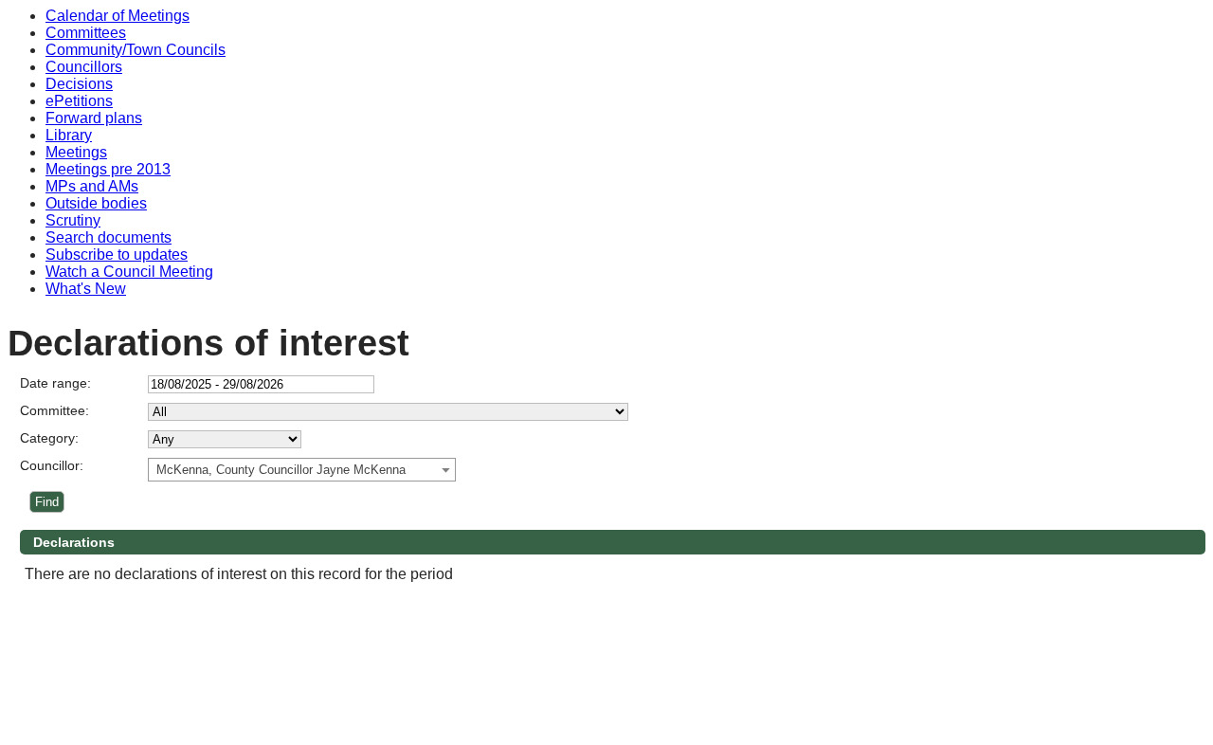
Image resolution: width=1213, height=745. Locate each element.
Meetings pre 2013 (108, 169)
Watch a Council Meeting (129, 271)
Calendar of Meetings (117, 16)
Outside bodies (96, 203)
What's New (85, 289)
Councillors (83, 67)
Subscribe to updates (116, 254)
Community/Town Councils (135, 50)
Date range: (55, 383)
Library (68, 135)
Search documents (108, 237)
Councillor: (51, 465)
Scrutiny (72, 220)
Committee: (54, 410)
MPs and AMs (91, 186)
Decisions (79, 84)
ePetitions (79, 101)
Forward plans (93, 118)
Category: (49, 437)
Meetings (76, 152)
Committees (85, 33)
